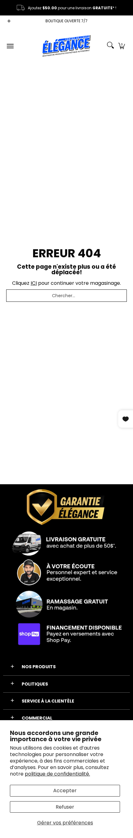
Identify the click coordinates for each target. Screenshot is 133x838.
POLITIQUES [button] (35, 684)
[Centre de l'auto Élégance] (66, 46)
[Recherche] (110, 46)
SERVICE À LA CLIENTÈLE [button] (48, 701)
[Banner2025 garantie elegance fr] (66, 568)
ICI (34, 283)
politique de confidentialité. (57, 773)
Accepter (65, 790)
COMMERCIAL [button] (37, 718)
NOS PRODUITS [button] (39, 667)
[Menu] (10, 46)
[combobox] (66, 295)
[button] (121, 46)
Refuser (65, 806)
